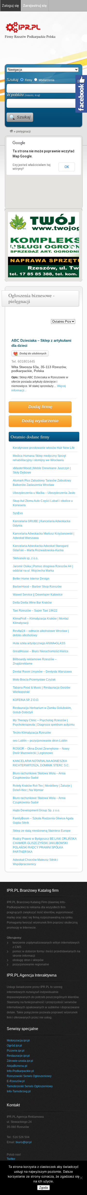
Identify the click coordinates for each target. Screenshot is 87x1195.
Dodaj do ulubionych (33, 353)
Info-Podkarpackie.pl (20, 1071)
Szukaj (12, 80)
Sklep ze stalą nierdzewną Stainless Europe (42, 830)
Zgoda (43, 1187)
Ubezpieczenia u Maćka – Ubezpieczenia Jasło (44, 493)
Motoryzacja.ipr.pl (18, 1040)
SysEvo (18, 513)
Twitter (11, 1159)
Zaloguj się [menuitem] (10, 5)
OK (67, 167)
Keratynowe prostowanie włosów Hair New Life (44, 448)
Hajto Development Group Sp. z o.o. (36, 810)
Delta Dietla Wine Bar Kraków (32, 602)
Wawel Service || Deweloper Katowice (38, 594)
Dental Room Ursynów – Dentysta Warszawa (42, 671)
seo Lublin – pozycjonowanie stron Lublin (40, 740)
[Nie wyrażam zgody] (81, 1177)
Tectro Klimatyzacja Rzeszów (32, 732)
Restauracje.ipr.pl (18, 1055)
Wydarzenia (46, 80)
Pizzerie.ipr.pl (15, 1050)
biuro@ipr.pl (24, 1142)
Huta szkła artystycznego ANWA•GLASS (39, 643)
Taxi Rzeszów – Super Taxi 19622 (35, 610)
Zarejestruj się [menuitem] (35, 5)
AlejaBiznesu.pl (17, 1066)
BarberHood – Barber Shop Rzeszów (37, 586)
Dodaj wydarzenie (40, 421)
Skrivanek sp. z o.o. (25, 558)
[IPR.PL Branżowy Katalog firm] (11, 131)
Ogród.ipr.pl (14, 1045)
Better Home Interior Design (31, 578)
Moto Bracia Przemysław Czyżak (34, 679)
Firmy (28, 80)
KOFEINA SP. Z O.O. (26, 700)
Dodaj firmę (40, 406)
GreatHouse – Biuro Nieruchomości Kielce (40, 651)
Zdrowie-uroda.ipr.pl (20, 1061)
